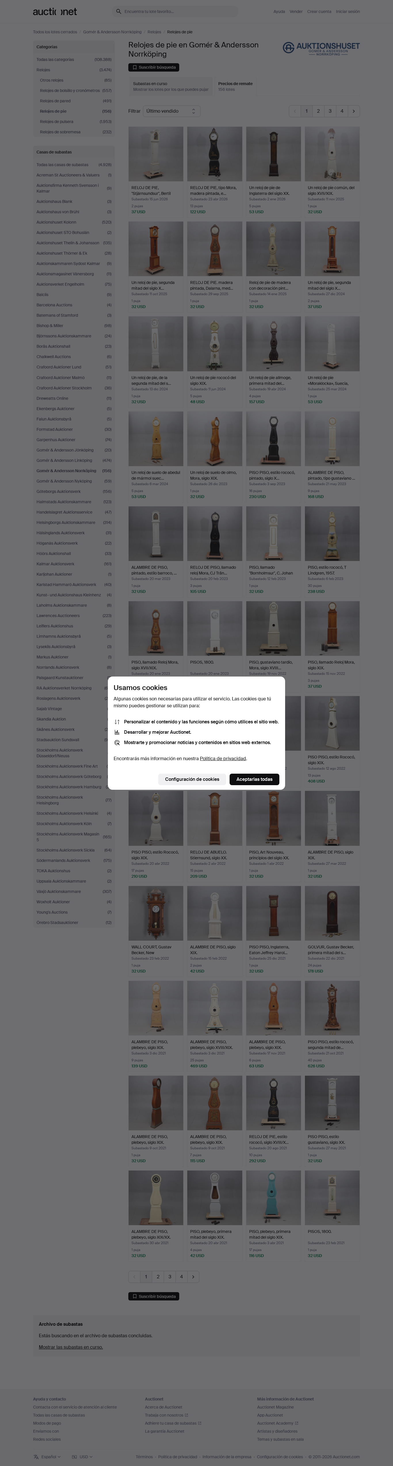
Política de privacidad (223, 759)
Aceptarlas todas (254, 779)
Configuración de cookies (192, 779)
